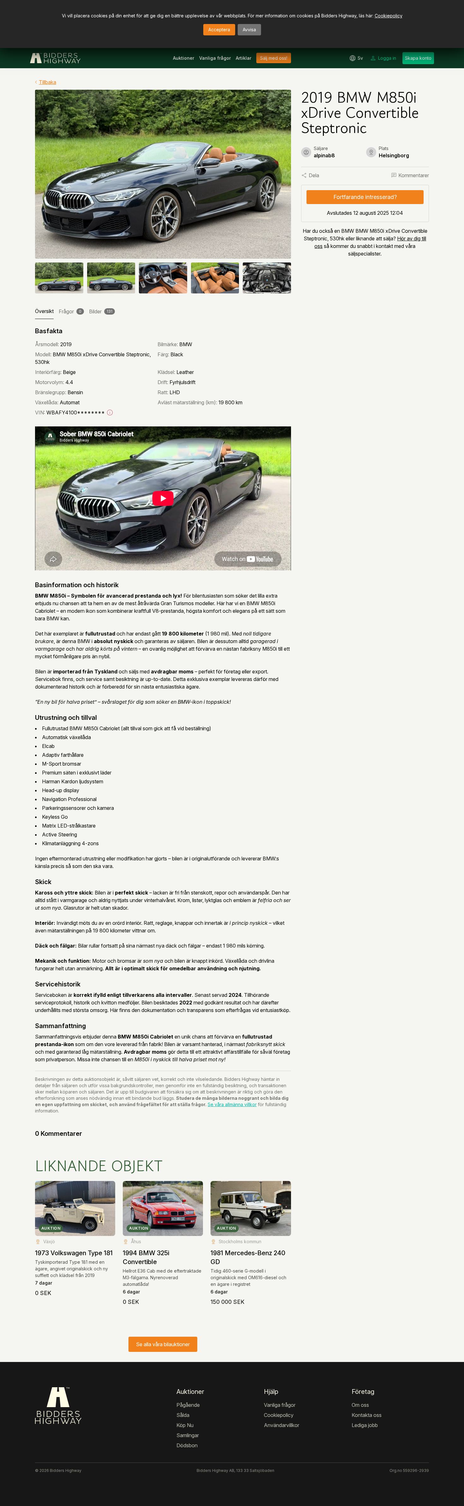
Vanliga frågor (215, 58)
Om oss (360, 1405)
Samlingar (187, 1435)
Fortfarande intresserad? (365, 197)
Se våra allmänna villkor (232, 1104)
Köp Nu (184, 1425)
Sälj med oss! (273, 58)
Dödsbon (187, 1445)
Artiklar (243, 58)
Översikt (44, 311)
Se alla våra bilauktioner (163, 1344)
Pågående (188, 1405)
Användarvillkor (281, 1425)
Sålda (182, 1415)
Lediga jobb (365, 1425)
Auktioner (183, 58)
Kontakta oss (367, 1415)
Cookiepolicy (388, 15)
